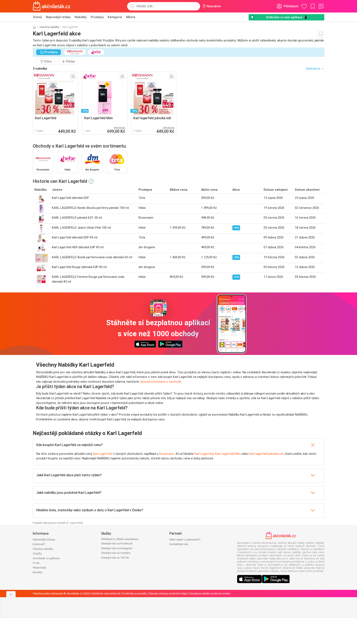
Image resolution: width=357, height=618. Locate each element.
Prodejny (97, 17)
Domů (37, 17)
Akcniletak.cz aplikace (46, 558)
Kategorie (115, 17)
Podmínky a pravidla (134, 593)
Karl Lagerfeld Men (228, 454)
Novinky (37, 572)
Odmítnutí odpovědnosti (105, 593)
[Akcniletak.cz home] (51, 6)
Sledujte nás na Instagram (116, 548)
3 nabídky (40, 68)
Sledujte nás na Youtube (115, 552)
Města (130, 17)
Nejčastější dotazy (44, 539)
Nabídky (80, 17)
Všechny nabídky (49, 27)
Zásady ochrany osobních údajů (167, 593)
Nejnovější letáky (58, 17)
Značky (37, 553)
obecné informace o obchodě (160, 382)
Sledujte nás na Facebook (117, 543)
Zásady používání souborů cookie (209, 593)
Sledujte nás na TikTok (115, 557)
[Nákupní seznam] (321, 6)
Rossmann (166, 454)
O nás (36, 562)
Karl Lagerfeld (102, 454)
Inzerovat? (39, 544)
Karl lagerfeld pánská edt (266, 454)
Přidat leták (39, 567)
